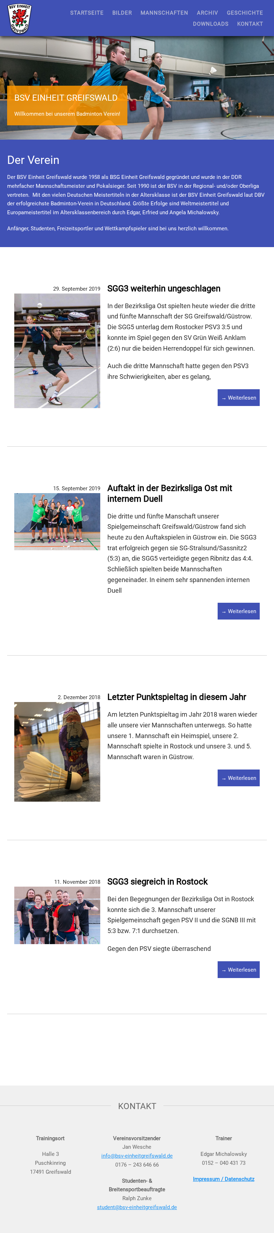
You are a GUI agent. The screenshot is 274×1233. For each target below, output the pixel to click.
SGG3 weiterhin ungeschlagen (163, 288)
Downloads (211, 23)
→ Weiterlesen (238, 397)
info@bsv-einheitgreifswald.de (137, 1155)
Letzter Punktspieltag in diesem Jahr (176, 696)
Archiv (207, 12)
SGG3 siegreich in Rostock (157, 881)
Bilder (122, 12)
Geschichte (245, 12)
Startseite (87, 12)
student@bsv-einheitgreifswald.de (137, 1207)
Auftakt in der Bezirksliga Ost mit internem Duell (169, 493)
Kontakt (250, 23)
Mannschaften (164, 12)
